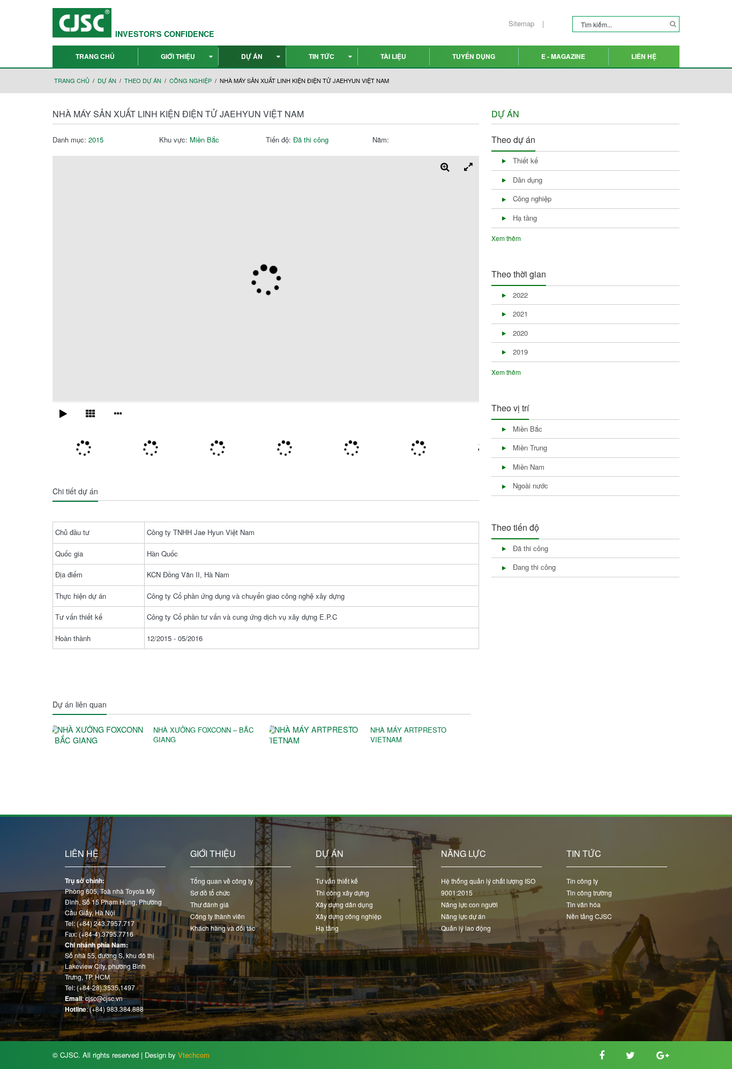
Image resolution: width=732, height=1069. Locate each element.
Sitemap (521, 23)
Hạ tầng (327, 927)
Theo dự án (142, 81)
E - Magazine (563, 56)
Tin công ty (582, 880)
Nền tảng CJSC (589, 916)
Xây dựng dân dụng (344, 904)
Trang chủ (95, 56)
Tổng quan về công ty (221, 880)
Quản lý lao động (466, 927)
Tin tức (321, 56)
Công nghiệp (190, 81)
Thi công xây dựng (342, 892)
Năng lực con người (469, 904)
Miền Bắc (204, 140)
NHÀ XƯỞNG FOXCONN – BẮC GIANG (203, 735)
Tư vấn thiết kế (337, 880)
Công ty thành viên (217, 916)
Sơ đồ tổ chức (210, 892)
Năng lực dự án (463, 916)
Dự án (252, 56)
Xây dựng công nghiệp (349, 916)
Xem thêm (506, 238)
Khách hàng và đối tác (222, 927)
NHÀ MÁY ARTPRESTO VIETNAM (408, 735)
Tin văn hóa (583, 904)
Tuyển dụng (473, 56)
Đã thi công (310, 140)
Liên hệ (643, 56)
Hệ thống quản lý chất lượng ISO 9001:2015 (488, 886)
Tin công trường (589, 892)
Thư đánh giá (209, 904)
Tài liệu (393, 56)
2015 (95, 140)
